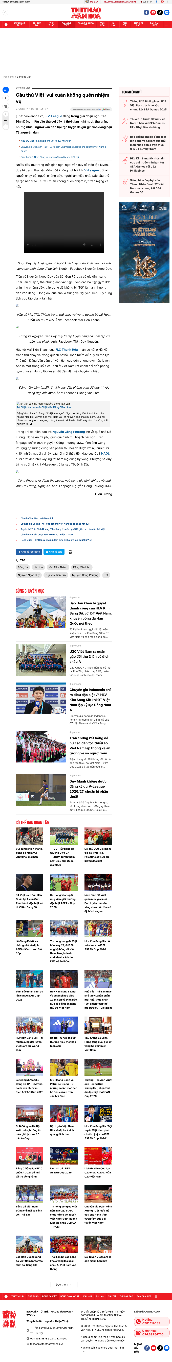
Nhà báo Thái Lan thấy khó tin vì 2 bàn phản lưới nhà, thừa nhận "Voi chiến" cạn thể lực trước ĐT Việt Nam (98, 999)
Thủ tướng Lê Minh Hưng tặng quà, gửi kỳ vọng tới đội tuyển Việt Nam (98, 1044)
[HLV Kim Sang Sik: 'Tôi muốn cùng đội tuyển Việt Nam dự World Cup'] (29, 1025)
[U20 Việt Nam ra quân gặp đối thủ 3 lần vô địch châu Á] (41, 660)
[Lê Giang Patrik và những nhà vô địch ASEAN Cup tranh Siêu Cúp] (29, 928)
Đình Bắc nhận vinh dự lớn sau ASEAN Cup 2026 (29, 995)
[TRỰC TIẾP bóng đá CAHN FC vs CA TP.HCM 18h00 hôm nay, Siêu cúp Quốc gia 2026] (64, 836)
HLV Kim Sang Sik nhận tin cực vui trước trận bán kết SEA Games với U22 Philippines (147, 164)
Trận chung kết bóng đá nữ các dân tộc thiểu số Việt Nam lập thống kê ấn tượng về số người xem (90, 745)
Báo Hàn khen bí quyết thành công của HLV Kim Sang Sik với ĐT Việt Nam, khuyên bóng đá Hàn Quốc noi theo (91, 613)
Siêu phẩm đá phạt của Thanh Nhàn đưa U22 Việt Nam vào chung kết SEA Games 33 (147, 186)
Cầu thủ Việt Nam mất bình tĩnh (37, 518)
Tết (106, 575)
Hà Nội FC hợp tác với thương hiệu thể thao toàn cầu (63, 1042)
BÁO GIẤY (94, 2)
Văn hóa (102, 24)
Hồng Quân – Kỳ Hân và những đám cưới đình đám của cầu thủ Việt (56, 540)
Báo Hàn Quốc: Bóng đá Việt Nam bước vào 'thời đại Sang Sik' (29, 1261)
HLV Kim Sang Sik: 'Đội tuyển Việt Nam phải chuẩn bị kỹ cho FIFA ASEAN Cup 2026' (98, 1132)
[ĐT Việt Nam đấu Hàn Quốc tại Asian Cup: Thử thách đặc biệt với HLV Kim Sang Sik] (29, 882)
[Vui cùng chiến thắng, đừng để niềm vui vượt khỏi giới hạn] (29, 836)
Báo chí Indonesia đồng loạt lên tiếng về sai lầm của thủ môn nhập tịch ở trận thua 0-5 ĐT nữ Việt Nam (148, 143)
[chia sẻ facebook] (6, 98)
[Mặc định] (6, 120)
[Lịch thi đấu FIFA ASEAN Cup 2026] (64, 1156)
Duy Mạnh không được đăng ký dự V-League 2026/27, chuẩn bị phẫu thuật (89, 789)
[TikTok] (168, 2)
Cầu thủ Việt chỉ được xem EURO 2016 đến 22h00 (47, 534)
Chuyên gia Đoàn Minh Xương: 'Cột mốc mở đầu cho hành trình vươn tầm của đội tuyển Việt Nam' (98, 1214)
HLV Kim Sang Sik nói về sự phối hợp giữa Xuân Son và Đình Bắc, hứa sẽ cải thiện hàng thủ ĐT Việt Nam (63, 999)
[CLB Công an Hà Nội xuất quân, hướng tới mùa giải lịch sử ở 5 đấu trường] (29, 1113)
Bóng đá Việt (66, 24)
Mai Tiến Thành (58, 567)
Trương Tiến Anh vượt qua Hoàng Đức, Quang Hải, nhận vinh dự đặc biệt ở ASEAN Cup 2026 (98, 1088)
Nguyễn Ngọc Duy (29, 575)
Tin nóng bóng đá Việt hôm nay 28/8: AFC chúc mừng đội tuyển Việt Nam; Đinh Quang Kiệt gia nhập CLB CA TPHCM (63, 1216)
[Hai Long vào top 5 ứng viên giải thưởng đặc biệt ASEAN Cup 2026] (64, 882)
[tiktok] (160, 12)
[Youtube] (162, 2)
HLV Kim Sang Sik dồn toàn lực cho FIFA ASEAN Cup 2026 (97, 945)
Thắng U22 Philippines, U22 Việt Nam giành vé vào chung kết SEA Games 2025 (148, 105)
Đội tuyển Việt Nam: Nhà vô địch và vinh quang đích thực (62, 1130)
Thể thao (51, 24)
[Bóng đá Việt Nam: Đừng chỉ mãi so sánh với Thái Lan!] (29, 1194)
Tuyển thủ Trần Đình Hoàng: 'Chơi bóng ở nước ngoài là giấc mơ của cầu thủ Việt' (63, 529)
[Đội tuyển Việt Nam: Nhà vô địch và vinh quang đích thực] (64, 1113)
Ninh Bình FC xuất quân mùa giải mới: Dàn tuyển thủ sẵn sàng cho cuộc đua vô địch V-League (97, 903)
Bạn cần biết (154, 24)
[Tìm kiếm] (5, 12)
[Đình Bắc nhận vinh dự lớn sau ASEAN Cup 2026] (29, 979)
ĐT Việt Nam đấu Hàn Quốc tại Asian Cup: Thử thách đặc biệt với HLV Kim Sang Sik (29, 901)
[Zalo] (166, 12)
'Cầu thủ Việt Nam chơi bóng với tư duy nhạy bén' (46, 141)
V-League (55, 116)
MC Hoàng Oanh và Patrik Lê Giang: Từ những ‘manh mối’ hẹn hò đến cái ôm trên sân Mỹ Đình (63, 1088)
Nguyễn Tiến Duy (56, 575)
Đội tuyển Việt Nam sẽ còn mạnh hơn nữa (98, 1259)
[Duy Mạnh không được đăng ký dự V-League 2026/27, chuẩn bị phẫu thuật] (41, 790)
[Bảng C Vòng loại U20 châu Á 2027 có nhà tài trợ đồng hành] (29, 1156)
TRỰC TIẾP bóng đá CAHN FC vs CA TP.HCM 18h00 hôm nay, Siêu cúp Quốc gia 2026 (62, 857)
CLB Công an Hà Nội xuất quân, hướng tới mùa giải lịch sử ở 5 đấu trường (28, 1132)
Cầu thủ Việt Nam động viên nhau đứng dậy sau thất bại (50, 157)
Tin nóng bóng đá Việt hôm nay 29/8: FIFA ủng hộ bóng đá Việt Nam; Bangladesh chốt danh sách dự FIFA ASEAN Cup (63, 951)
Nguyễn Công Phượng (85, 575)
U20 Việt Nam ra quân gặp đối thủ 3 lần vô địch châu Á (89, 657)
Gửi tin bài (148, 2)
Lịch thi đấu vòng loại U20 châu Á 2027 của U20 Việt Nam (97, 1172)
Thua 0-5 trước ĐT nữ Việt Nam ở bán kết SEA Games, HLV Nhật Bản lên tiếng (147, 123)
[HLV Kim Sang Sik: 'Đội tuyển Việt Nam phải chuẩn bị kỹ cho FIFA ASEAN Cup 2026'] (98, 1113)
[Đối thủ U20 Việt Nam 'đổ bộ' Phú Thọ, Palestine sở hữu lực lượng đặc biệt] (98, 836)
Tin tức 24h (37, 24)
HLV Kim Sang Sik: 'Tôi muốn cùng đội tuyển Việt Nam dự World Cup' (29, 1044)
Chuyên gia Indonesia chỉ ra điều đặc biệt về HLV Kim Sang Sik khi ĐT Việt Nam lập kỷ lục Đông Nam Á (90, 700)
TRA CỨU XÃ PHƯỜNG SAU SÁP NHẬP (120, 2)
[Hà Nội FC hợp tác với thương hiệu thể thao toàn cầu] (64, 1025)
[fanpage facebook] (146, 12)
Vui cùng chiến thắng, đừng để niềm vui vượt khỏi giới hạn (29, 852)
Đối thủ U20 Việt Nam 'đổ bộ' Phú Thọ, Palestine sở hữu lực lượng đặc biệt (97, 854)
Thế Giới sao (138, 24)
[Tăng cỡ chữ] (5, 114)
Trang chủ (8, 77)
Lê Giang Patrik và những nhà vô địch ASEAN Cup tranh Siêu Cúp (29, 947)
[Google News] (91, 110)
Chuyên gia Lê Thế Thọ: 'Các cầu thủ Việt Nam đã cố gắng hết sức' (55, 524)
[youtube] (153, 12)
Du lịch (114, 24)
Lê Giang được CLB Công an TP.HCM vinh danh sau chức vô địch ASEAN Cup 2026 (29, 1086)
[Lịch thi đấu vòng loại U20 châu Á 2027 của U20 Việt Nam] (98, 1156)
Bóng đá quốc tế (86, 24)
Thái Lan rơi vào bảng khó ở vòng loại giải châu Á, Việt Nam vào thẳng (63, 1263)
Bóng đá (23, 567)
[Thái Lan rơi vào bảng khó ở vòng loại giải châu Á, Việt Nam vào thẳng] (64, 1244)
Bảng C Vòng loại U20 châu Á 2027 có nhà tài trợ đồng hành (29, 1172)
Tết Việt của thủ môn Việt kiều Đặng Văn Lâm (44, 407)
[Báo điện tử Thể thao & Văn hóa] (86, 13)
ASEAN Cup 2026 (19, 24)
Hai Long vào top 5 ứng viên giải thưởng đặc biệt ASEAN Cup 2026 (63, 901)
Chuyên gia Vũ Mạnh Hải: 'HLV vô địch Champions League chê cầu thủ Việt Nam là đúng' (63, 149)
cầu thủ (38, 567)
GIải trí (125, 24)
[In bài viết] (6, 106)
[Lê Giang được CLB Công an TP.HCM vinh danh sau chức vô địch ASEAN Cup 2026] (29, 1067)
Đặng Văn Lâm (81, 567)
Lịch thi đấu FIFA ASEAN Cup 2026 (61, 1170)
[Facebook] (156, 2)
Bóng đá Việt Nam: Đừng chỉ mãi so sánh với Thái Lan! (29, 1210)
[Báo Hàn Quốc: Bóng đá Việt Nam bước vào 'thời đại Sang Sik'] (29, 1244)
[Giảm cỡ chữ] (5, 126)
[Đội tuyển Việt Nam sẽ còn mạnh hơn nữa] (98, 1244)
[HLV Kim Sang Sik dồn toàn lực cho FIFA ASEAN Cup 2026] (98, 928)
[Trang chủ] (6, 24)
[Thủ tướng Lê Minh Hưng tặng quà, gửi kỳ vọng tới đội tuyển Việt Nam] (98, 1025)
